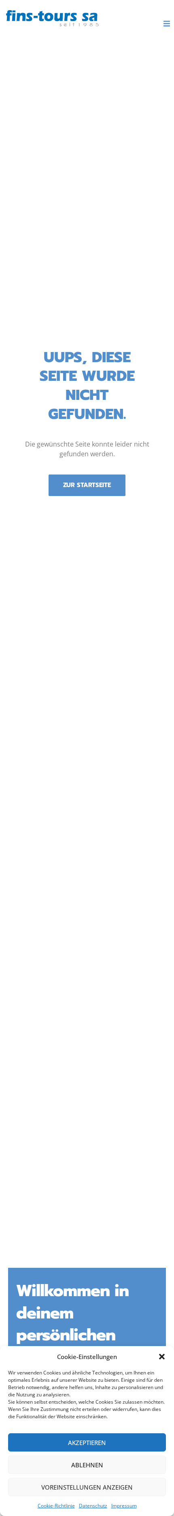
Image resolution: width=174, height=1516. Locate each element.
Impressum (124, 1505)
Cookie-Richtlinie (56, 1505)
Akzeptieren (87, 1443)
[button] (162, 1357)
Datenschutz (93, 1505)
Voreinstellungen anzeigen (87, 1487)
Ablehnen (87, 1465)
